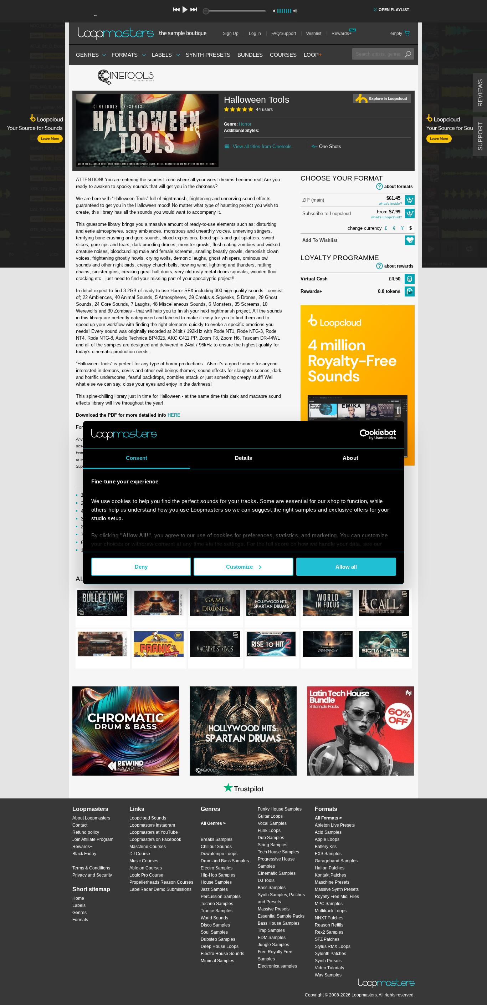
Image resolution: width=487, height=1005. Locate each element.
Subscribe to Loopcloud (326, 213)
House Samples (216, 882)
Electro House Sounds (222, 953)
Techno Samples (217, 903)
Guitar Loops (270, 816)
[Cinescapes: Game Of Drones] (215, 604)
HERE (174, 415)
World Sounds (214, 917)
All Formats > (328, 818)
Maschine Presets (332, 882)
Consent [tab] (136, 458)
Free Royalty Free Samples (275, 955)
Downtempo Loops (219, 853)
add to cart (410, 200)
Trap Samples (271, 930)
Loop (313, 55)
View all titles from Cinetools (262, 146)
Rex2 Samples (329, 932)
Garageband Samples (336, 860)
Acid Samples (328, 832)
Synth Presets (208, 55)
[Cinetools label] (125, 77)
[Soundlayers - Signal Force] (384, 645)
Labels (162, 55)
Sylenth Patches (330, 953)
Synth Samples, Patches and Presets (281, 898)
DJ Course (139, 853)
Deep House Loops (220, 946)
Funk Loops (269, 830)
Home (78, 898)
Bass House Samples (278, 923)
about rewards (399, 266)
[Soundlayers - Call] (384, 604)
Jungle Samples (273, 944)
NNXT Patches (329, 917)
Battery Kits (326, 846)
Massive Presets (273, 909)
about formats (398, 186)
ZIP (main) (313, 200)
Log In (255, 33)
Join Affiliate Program (92, 839)
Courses (283, 55)
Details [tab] (243, 458)
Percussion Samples (221, 896)
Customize (239, 567)
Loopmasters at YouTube (153, 832)
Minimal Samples (217, 960)
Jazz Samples (214, 889)
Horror (245, 124)
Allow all (346, 567)
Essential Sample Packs (281, 916)
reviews (480, 93)
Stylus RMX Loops (332, 946)
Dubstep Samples (218, 939)
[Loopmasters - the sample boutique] (144, 33)
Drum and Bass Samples (225, 860)
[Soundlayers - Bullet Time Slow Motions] (102, 604)
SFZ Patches (327, 939)
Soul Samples (214, 932)
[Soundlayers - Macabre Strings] (215, 645)
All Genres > (213, 823)
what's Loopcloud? (386, 217)
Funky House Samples (280, 809)
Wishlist (313, 33)
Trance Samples (216, 910)
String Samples (272, 844)
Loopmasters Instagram (152, 825)
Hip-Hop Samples (218, 875)
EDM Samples (272, 937)
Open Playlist (394, 9)
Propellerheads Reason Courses (161, 882)
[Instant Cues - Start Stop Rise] (159, 604)
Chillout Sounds (216, 846)
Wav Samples (328, 975)
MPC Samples (329, 903)
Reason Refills (329, 925)
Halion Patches (329, 868)
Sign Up (231, 33)
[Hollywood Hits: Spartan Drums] (271, 604)
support (480, 136)
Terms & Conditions (91, 868)
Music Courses (143, 860)
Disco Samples (215, 925)
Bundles (250, 55)
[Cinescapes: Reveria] (328, 645)
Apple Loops (327, 839)
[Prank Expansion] (159, 645)
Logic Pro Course (146, 875)
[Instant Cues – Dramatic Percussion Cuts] (102, 645)
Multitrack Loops (331, 910)
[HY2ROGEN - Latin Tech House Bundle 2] (360, 731)
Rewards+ (342, 33)
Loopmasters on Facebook (155, 839)
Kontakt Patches (330, 875)
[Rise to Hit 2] (271, 645)
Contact (79, 825)
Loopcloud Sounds (147, 818)
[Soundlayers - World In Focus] (328, 604)
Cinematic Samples (277, 873)
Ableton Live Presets (335, 825)
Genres (87, 55)
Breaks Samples (216, 839)
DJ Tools (266, 880)
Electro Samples (216, 868)
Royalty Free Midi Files (337, 896)
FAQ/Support (283, 33)
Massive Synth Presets (337, 889)
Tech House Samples (278, 851)
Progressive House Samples (276, 863)
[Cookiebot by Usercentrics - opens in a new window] (365, 434)
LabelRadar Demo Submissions (160, 889)
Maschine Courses (147, 846)
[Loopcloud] (32, 146)
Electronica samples (277, 966)
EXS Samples (328, 853)
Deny (141, 567)
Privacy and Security (92, 875)
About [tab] (350, 458)
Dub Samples (271, 837)
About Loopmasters (91, 818)
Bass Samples (272, 887)
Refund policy (85, 832)
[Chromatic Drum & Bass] (125, 731)
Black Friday (84, 853)
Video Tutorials (329, 967)
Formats (125, 55)
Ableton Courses (145, 868)
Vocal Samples (272, 823)
